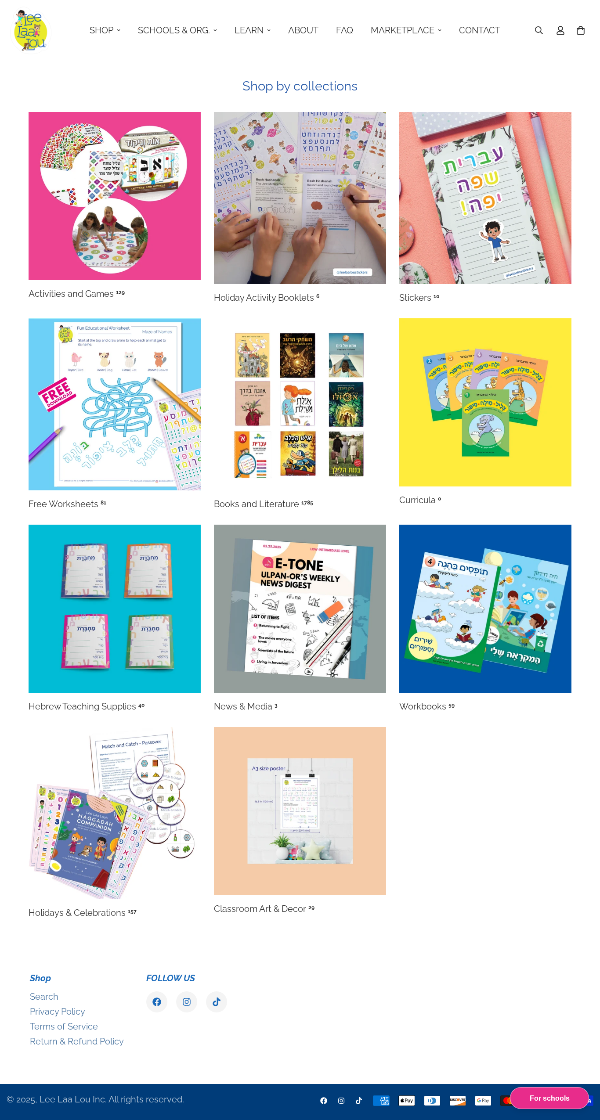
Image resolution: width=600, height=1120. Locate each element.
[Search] (539, 30)
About (303, 30)
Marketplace (402, 30)
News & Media (246, 706)
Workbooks (427, 706)
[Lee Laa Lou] (31, 30)
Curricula (420, 500)
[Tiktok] (216, 1001)
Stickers (419, 297)
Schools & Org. (174, 30)
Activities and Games (77, 293)
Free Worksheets (67, 504)
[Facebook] (156, 1001)
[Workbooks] (485, 609)
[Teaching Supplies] (115, 609)
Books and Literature (263, 504)
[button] (581, 30)
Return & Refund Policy (77, 1041)
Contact (479, 30)
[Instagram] (186, 1001)
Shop (101, 30)
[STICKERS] (485, 198)
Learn (249, 30)
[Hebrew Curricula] (485, 402)
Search (44, 996)
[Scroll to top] (583, 1072)
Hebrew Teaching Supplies (87, 706)
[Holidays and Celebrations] (115, 813)
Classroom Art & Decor (264, 909)
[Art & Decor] (300, 811)
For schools (550, 1098)
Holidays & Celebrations (83, 913)
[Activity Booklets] (300, 198)
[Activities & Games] (115, 196)
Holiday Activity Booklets (266, 297)
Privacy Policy (57, 1011)
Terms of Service (64, 1026)
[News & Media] (300, 609)
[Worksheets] (115, 404)
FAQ (344, 30)
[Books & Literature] (300, 404)
